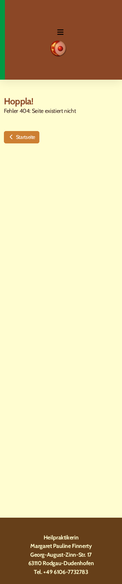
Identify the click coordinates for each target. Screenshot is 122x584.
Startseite (25, 137)
